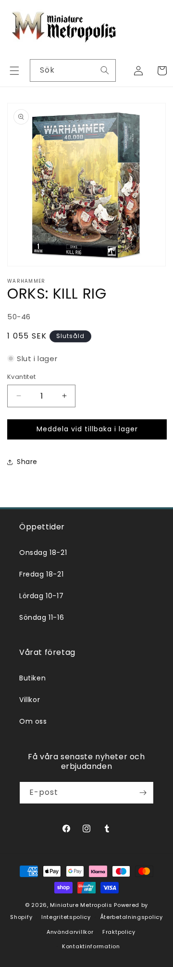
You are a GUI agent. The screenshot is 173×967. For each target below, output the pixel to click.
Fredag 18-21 (41, 574)
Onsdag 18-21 (43, 552)
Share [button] (27, 461)
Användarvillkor (70, 932)
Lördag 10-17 (41, 596)
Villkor (29, 699)
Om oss (33, 721)
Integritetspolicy (66, 917)
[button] (14, 70)
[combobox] (72, 70)
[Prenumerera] (142, 792)
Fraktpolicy (119, 932)
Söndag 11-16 (41, 617)
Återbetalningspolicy (131, 917)
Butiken (32, 678)
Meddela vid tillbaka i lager (87, 429)
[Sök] (104, 70)
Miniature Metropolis (81, 905)
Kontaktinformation (91, 946)
